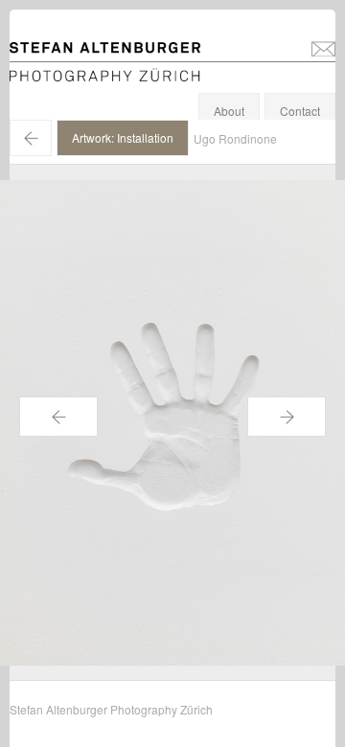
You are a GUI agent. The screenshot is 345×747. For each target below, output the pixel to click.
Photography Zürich (61, 71)
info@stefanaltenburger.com (323, 48)
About (229, 110)
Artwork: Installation (122, 137)
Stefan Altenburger (118, 51)
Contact (300, 110)
